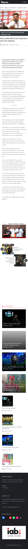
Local (9, 34)
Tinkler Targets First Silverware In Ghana (11, 466)
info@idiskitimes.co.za (14, 507)
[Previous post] (2, 249)
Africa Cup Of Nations (11, 7)
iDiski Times (5, 44)
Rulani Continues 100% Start (11, 323)
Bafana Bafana (19, 32)
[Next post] (26, 260)
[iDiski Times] (4, 2)
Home (1, 7)
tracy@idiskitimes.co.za (8, 489)
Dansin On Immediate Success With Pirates (18, 249)
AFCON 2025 (7, 197)
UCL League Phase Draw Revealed (13, 367)
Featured (4, 34)
